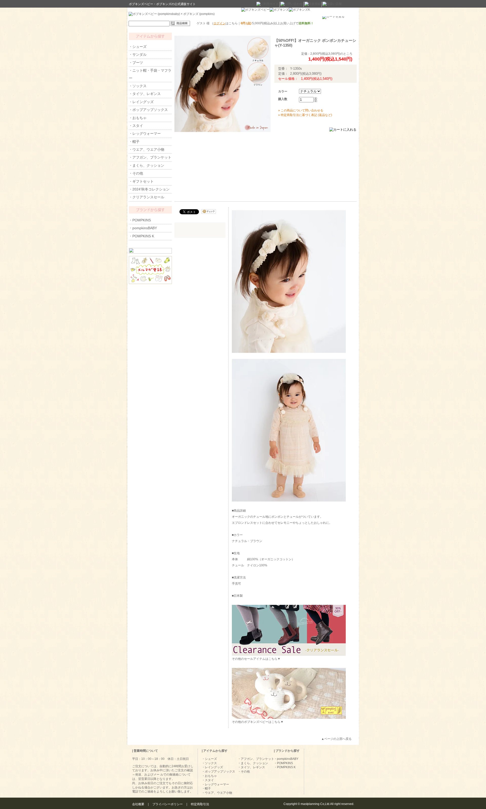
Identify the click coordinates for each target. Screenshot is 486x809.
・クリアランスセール (146, 197)
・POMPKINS (140, 220)
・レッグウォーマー (145, 133)
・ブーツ (136, 63)
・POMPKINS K (141, 236)
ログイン (219, 23)
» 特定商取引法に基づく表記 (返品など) (305, 115)
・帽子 (134, 142)
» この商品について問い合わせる (300, 110)
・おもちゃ (138, 118)
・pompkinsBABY (143, 228)
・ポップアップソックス (148, 110)
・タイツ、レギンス (145, 94)
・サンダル (138, 54)
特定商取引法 (200, 804)
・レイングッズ (141, 102)
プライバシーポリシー (167, 804)
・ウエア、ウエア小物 (146, 149)
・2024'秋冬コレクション (149, 189)
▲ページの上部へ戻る (336, 739)
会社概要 (138, 804)
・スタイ (136, 126)
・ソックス (138, 86)
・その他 (136, 173)
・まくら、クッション (146, 165)
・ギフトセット (141, 181)
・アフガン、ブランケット (150, 157)
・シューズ (138, 47)
